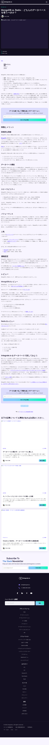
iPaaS (24, 679)
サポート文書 (8, 377)
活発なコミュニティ (12, 241)
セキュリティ (24, 697)
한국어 (16, 729)
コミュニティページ (13, 239)
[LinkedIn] (22, 593)
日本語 (12, 729)
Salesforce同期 (24, 645)
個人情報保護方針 (20, 727)
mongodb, (28, 411)
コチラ (20, 143)
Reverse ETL (24, 673)
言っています (27, 289)
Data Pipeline (24, 676)
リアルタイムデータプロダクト (24, 648)
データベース (3, 7)
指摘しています (29, 311)
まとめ (5, 68)
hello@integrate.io (25, 584)
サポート (24, 692)
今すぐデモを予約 (24, 120)
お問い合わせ (24, 713)
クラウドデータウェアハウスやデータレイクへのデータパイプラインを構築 (27, 370)
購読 (40, 603)
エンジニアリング (24, 660)
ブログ (24, 686)
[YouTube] (31, 593)
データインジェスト (24, 615)
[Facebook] (18, 593)
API (24, 632)
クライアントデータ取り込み (24, 639)
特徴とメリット (7, 64)
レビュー (6, 67)
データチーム (24, 654)
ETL (24, 667)
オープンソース (9, 234)
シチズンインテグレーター (24, 651)
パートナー (24, 707)
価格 (5, 65)
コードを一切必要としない (18, 266)
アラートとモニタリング (24, 629)
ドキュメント (24, 695)
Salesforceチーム (24, 657)
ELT (24, 670)
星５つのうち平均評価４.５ (18, 286)
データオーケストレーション (24, 626)
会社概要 (24, 704)
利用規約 (30, 727)
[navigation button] (46, 2)
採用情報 (24, 710)
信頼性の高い (16, 93)
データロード (24, 623)
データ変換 (24, 620)
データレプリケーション (24, 617)
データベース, (22, 411)
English (7, 729)
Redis (2, 146)
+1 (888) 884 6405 (25, 587)
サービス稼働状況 (8, 727)
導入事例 (24, 689)
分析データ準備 (24, 642)
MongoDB (6, 249)
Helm (24, 612)
